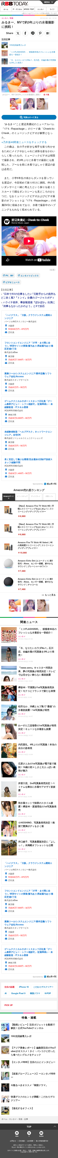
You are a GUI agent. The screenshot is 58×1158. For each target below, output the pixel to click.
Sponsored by (38, 484)
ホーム (6, 9)
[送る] (33, 33)
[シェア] (25, 33)
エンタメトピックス (30, 275)
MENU (47, 2)
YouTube (41, 1136)
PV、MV (9, 275)
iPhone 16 (24, 986)
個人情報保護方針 (42, 1141)
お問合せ (13, 1141)
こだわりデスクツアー (43, 986)
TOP (29, 1126)
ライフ (52, 9)
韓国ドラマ (35, 993)
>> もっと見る (49, 594)
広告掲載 (22, 1141)
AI (6, 993)
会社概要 (30, 1141)
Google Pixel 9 (18, 993)
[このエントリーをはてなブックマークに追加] (48, 33)
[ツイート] (18, 33)
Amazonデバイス (8, 497)
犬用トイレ (49, 496)
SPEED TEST (29, 9)
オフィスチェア (22, 496)
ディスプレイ (35, 496)
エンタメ (40, 9)
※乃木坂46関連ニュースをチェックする (24, 142)
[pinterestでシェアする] (40, 33)
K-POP (48, 993)
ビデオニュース (13, 282)
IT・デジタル (17, 9)
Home (16, 1136)
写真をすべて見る (31, 117)
